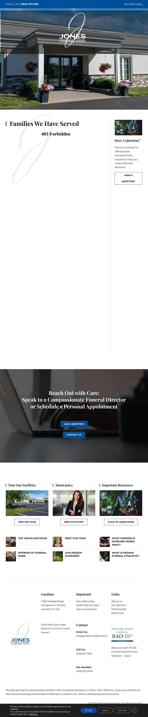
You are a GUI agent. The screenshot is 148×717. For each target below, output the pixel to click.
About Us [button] (21, 32)
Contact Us (74, 434)
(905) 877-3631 (29, 4)
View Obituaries (133, 4)
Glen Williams (105, 690)
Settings (122, 710)
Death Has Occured (87, 605)
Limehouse (120, 690)
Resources (117, 613)
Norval (136, 690)
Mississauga (94, 694)
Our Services (118, 605)
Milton (82, 694)
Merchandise (118, 609)
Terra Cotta (112, 694)
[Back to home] (74, 32)
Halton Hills (54, 690)
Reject (105, 710)
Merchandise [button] (109, 32)
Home (7, 32)
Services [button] (39, 32)
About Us (116, 601)
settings (33, 714)
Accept (88, 710)
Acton (92, 690)
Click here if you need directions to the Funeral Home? (55, 628)
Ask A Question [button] (74, 424)
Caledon (67, 694)
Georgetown (81, 690)
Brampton (55, 694)
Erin (75, 694)
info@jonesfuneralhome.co (91, 636)
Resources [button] (130, 32)
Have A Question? (86, 609)
